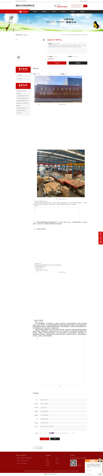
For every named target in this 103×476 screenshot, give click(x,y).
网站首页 (25, 11)
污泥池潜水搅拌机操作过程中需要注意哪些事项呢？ (23, 95)
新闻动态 (44, 11)
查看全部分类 (19, 78)
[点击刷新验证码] (52, 433)
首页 (63, 34)
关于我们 (35, 11)
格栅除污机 (19, 105)
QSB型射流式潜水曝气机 (21, 90)
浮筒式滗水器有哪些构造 (21, 110)
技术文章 (63, 11)
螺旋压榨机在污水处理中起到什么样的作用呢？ (23, 103)
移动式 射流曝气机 (39, 448)
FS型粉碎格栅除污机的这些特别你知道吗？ (23, 100)
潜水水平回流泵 (19, 112)
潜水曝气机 (70, 34)
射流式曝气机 (19, 93)
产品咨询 (56, 63)
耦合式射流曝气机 (76, 34)
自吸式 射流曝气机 (39, 446)
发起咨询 (100, 474)
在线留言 (73, 11)
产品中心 (54, 11)
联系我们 (85, 1)
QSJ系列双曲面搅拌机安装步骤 (22, 98)
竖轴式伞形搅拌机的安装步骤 (22, 108)
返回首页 (81, 1)
